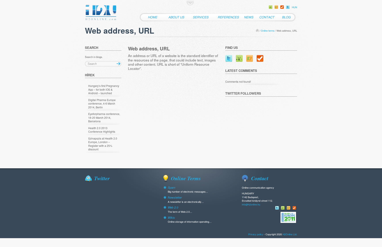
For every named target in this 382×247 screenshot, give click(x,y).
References (228, 17)
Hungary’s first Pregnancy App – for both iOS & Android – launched (103, 89)
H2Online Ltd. (101, 12)
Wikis (171, 217)
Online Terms (186, 178)
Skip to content (190, 2)
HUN (294, 7)
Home (257, 30)
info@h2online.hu (251, 204)
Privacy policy (255, 234)
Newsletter (175, 197)
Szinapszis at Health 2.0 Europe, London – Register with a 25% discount (102, 144)
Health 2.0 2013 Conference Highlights (101, 130)
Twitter (288, 7)
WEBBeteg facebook (270, 7)
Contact (266, 17)
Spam (171, 187)
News (248, 17)
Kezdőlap (152, 17)
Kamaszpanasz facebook (276, 7)
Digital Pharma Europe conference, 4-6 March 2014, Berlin (102, 103)
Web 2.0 (173, 207)
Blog (287, 17)
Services (201, 17)
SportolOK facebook (282, 7)
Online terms (268, 30)
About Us (176, 17)
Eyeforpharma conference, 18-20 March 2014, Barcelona (104, 117)
